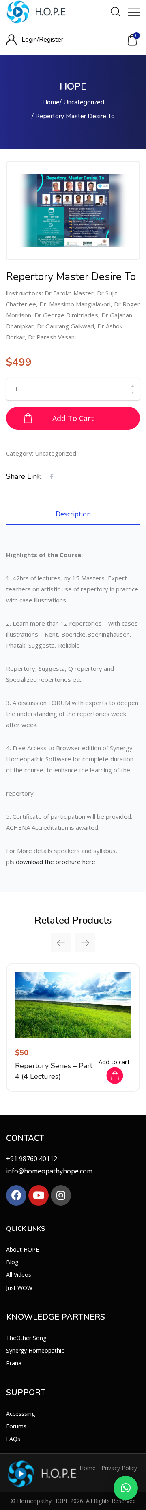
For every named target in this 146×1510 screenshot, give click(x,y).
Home (51, 102)
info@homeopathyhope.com (49, 1170)
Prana (13, 1363)
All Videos (18, 1275)
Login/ (30, 39)
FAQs (13, 1439)
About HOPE (22, 1249)
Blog (12, 1262)
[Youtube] (38, 1195)
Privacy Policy (119, 1468)
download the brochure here (55, 862)
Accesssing (20, 1413)
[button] (132, 40)
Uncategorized (83, 102)
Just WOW (19, 1288)
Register (51, 39)
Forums (16, 1426)
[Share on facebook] (52, 476)
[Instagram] (61, 1195)
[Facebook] (16, 1195)
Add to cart (73, 418)
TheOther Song (26, 1338)
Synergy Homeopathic (35, 1350)
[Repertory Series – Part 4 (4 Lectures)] (73, 1005)
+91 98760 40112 (31, 1158)
